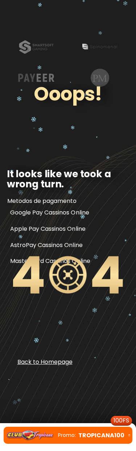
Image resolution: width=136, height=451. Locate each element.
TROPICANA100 (93, 433)
